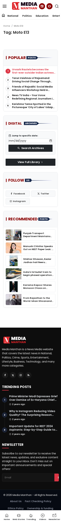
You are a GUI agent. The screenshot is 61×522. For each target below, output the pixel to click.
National (12, 16)
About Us (16, 501)
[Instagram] (21, 375)
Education (42, 16)
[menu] (4, 6)
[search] (57, 6)
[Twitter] (13, 375)
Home (6, 25)
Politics (27, 16)
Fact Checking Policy (38, 501)
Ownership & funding (40, 508)
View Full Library (30, 162)
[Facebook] (5, 375)
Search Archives (30, 148)
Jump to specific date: (23, 135)
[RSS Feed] (28, 375)
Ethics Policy (16, 508)
